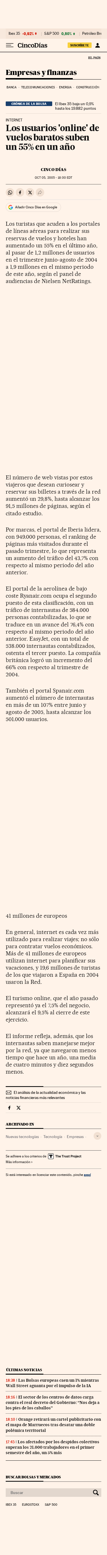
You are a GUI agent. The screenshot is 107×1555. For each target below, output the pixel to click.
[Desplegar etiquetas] (97, 1136)
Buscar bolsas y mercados (33, 1477)
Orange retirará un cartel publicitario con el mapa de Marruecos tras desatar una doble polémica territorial (53, 1425)
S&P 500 (51, 34)
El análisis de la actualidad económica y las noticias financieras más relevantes (46, 1095)
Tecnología (52, 1136)
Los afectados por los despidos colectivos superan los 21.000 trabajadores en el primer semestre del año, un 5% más (52, 1447)
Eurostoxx (30, 1505)
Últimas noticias (24, 1370)
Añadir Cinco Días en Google (36, 207)
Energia (65, 87)
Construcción (87, 87)
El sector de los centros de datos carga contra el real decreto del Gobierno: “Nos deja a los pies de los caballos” (53, 1403)
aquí (87, 1175)
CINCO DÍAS (53, 169)
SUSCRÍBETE (79, 45)
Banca (12, 87)
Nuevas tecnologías (22, 1136)
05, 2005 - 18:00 (53, 178)
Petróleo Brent (94, 34)
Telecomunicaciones (38, 87)
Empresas (75, 1136)
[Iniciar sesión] (97, 45)
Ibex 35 (14, 34)
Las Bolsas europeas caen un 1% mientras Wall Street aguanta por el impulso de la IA (52, 1383)
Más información (18, 1162)
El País (94, 57)
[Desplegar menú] (10, 45)
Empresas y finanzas (41, 73)
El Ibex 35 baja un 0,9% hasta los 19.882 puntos (75, 106)
